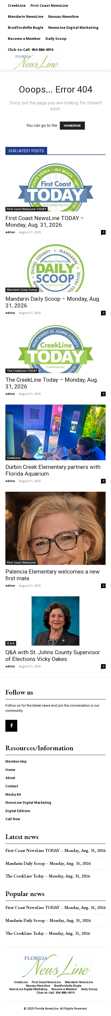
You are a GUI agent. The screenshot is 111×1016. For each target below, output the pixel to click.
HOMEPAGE (72, 126)
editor (10, 232)
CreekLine (13, 458)
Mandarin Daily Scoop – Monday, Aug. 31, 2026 (48, 863)
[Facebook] (11, 726)
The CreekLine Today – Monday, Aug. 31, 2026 (47, 876)
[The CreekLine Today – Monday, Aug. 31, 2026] (55, 348)
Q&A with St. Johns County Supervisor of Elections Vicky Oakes (52, 655)
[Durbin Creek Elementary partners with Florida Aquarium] (55, 432)
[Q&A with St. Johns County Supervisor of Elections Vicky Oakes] (55, 621)
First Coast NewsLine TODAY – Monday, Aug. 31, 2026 (44, 221)
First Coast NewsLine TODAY (26, 209)
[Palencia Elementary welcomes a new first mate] (55, 528)
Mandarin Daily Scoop (22, 290)
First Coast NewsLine (21, 562)
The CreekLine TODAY (22, 371)
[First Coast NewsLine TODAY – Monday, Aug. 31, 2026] (55, 186)
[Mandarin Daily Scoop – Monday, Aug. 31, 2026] (55, 267)
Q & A (11, 643)
